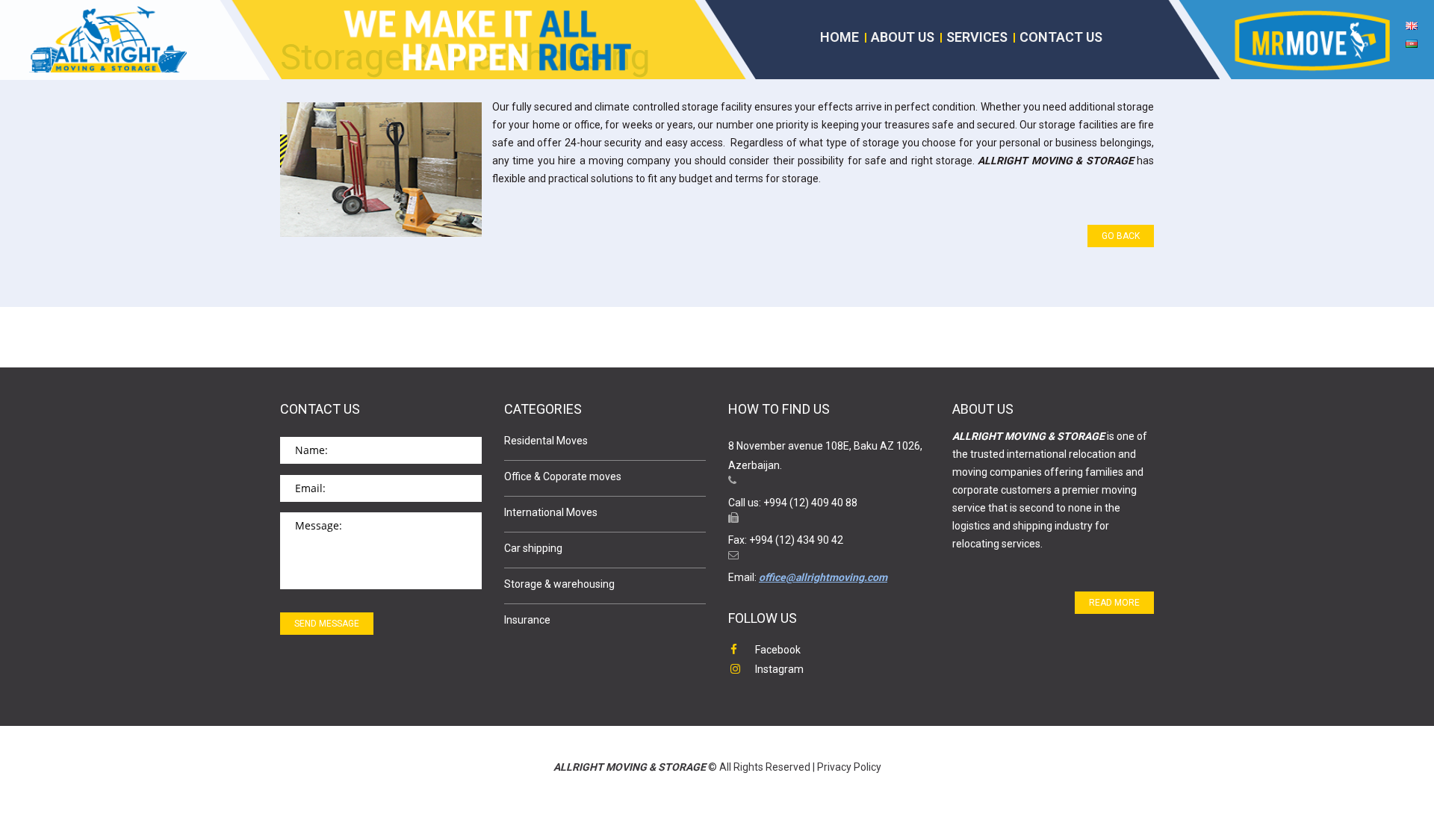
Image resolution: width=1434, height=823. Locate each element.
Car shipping (533, 548)
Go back (1121, 236)
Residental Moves (546, 441)
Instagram (779, 669)
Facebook (778, 650)
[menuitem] (1412, 31)
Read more (1114, 602)
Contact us (1060, 37)
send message (326, 623)
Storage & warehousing (559, 584)
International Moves (551, 512)
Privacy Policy (849, 767)
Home (839, 37)
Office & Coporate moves (562, 476)
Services (977, 37)
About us (902, 37)
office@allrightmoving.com (823, 577)
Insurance (527, 620)
